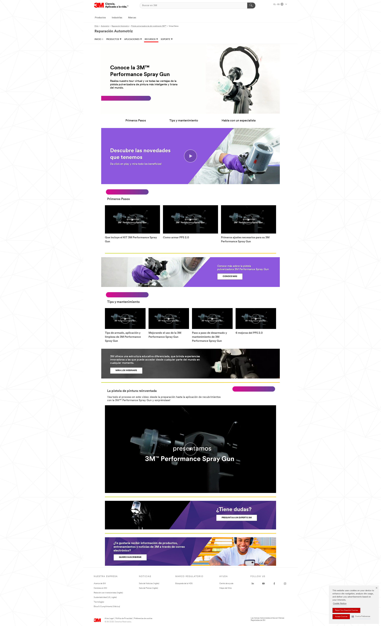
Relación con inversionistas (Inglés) (108, 593)
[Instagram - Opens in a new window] (285, 583)
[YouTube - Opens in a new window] (263, 583)
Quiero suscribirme (130, 557)
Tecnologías (99, 602)
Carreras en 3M (100, 588)
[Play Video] (132, 219)
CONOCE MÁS (230, 276)
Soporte (165, 39)
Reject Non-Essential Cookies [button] (346, 610)
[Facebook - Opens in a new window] (274, 583)
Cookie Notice (339, 603)
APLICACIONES (131, 39)
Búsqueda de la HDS (184, 583)
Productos (100, 18)
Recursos (150, 39)
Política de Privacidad (123, 618)
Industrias (117, 18)
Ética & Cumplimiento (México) (107, 607)
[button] (361, 616)
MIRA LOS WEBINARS (126, 370)
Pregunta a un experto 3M (237, 518)
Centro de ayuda (226, 583)
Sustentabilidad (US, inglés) (105, 597)
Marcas (132, 18)
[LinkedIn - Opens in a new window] (252, 583)
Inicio (98, 39)
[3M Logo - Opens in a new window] (111, 5)
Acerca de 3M (100, 583)
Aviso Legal (109, 618)
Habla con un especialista (239, 120)
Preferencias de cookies (143, 618)
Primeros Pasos (135, 120)
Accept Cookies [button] (341, 617)
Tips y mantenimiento (183, 120)
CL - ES (276, 4)
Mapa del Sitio (225, 588)
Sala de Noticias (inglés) (149, 583)
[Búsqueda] (251, 5)
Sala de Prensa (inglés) (148, 588)
